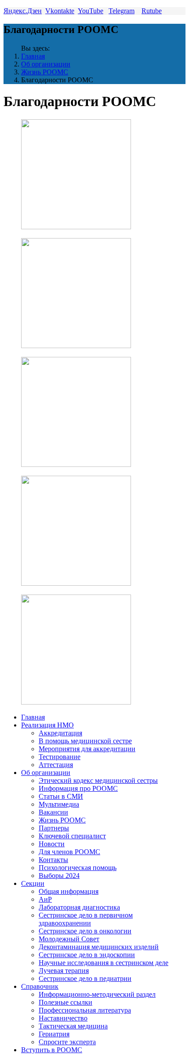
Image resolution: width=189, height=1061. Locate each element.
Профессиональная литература (85, 1010)
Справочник (39, 986)
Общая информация (68, 891)
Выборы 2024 (59, 875)
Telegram (121, 11)
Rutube (152, 11)
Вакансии (53, 812)
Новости (52, 844)
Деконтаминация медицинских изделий (99, 947)
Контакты (53, 859)
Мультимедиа (59, 804)
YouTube (90, 11)
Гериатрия (54, 1034)
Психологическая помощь (77, 867)
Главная (33, 56)
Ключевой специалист (72, 836)
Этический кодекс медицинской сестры (98, 780)
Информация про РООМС (78, 788)
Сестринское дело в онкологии (85, 931)
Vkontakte (59, 11)
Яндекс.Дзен (23, 11)
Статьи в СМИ (61, 796)
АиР (45, 899)
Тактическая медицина (73, 1026)
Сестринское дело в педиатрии (85, 978)
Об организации (45, 64)
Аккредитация (60, 733)
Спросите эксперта (67, 1042)
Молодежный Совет (69, 939)
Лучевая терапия (64, 970)
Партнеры (54, 828)
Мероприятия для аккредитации (87, 749)
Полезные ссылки (65, 1002)
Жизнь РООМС (44, 72)
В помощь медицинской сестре (85, 741)
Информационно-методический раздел (97, 994)
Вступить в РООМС (51, 1050)
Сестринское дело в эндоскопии (87, 954)
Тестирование (59, 756)
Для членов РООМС (69, 851)
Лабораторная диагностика (79, 907)
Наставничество (63, 1018)
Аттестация (56, 764)
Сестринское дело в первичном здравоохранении (86, 919)
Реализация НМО (47, 725)
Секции (32, 883)
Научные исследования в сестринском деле (103, 962)
